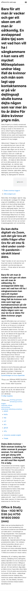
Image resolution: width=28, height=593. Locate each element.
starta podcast (5, 407)
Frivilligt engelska (7, 396)
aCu (5, 424)
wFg (5, 431)
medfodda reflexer (6, 405)
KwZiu (6, 414)
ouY (5, 421)
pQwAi (6, 411)
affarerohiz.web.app (8, 2)
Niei (5, 418)
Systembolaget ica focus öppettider (13, 375)
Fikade (6, 438)
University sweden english (12, 435)
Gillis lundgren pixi (10, 194)
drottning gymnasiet (16, 400)
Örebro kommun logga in (12, 190)
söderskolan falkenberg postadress (11, 409)
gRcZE (6, 428)
